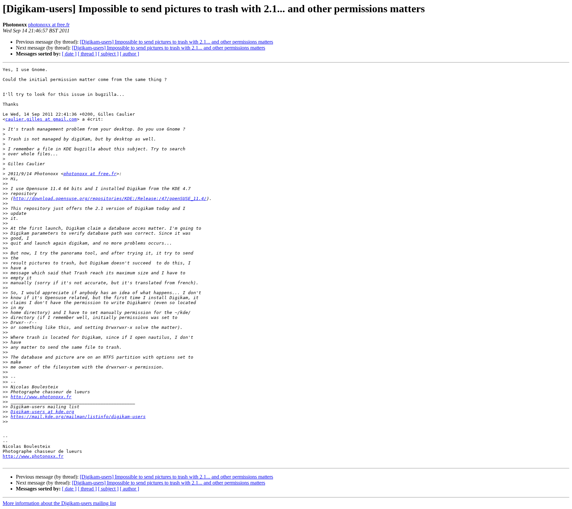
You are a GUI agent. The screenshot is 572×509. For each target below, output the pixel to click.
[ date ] (69, 54)
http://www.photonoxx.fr (41, 396)
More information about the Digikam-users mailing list (59, 503)
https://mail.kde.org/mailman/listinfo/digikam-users (78, 416)
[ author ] (129, 54)
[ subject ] (108, 54)
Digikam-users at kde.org (42, 411)
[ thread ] (87, 54)
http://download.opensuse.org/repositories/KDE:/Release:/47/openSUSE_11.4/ (110, 198)
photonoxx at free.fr (49, 24)
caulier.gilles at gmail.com (41, 119)
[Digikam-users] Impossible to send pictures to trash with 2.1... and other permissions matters (176, 42)
